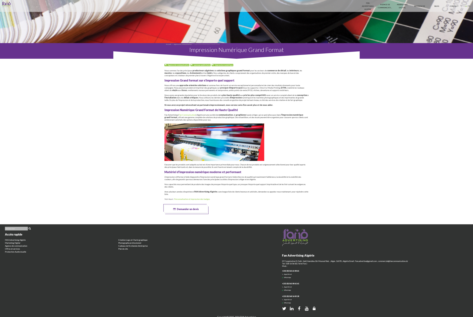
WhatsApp (287, 277)
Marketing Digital (12, 243)
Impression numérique (224, 65)
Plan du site (123, 249)
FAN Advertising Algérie (15, 240)
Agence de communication (183, 44)
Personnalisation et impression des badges (192, 199)
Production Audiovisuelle (15, 252)
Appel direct (288, 274)
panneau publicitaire (202, 65)
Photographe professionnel (129, 243)
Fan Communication (187, 115)
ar (466, 6)
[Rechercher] (30, 228)
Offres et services (12, 249)
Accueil (168, 44)
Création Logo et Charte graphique (132, 240)
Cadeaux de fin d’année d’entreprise (133, 246)
